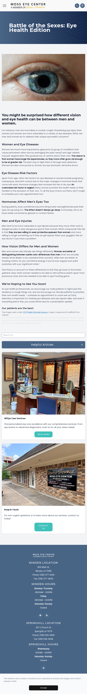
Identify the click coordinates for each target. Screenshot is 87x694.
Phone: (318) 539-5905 (43, 635)
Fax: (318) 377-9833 (43, 578)
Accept (43, 688)
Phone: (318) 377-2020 (43, 574)
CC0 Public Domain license (35, 312)
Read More (43, 434)
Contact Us (43, 527)
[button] (4, 5)
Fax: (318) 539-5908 (43, 639)
